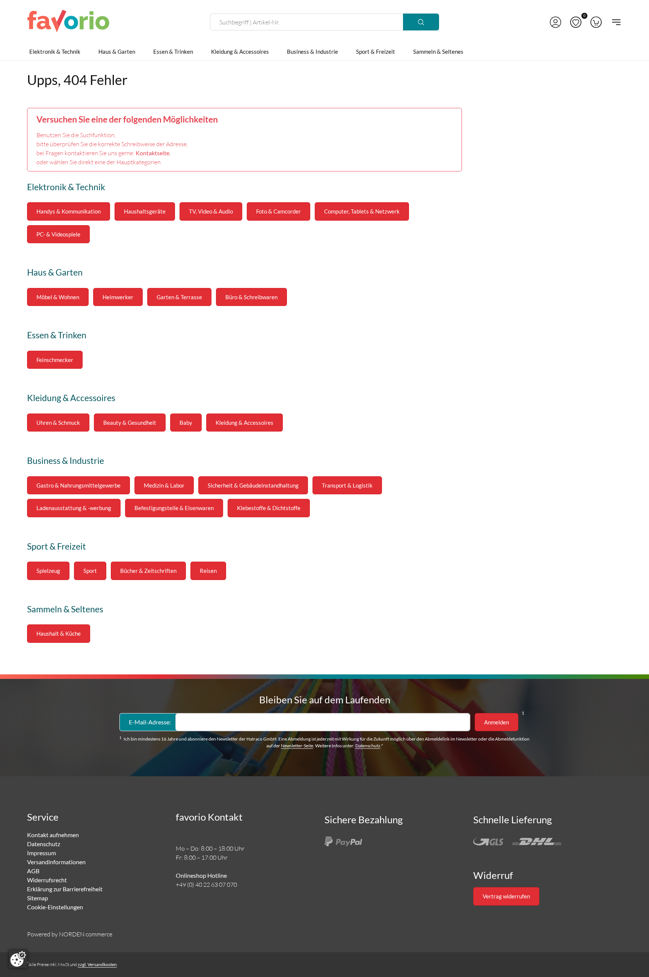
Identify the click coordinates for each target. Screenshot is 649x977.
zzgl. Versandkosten (97, 964)
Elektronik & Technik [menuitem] (54, 51)
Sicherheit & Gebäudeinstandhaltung (253, 485)
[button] (555, 22)
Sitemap (37, 897)
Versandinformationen (56, 861)
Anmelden (496, 722)
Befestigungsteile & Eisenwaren (174, 507)
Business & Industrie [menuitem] (312, 51)
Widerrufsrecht (47, 879)
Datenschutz (367, 745)
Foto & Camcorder (278, 211)
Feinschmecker (54, 359)
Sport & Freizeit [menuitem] (375, 51)
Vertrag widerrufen (506, 896)
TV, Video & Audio (211, 211)
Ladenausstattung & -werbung (73, 507)
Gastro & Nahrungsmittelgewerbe (78, 485)
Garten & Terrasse (179, 297)
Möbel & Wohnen (57, 297)
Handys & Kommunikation (68, 211)
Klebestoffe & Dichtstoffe (268, 507)
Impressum (41, 852)
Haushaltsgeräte (145, 211)
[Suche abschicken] (421, 22)
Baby (186, 422)
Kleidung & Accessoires (244, 422)
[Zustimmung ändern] (18, 959)
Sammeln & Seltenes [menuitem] (438, 51)
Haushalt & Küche (58, 633)
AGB (33, 870)
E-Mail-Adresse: (150, 722)
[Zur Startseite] (68, 22)
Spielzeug (48, 570)
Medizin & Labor (164, 485)
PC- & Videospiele (58, 234)
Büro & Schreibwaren (251, 297)
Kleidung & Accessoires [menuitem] (240, 51)
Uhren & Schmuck (58, 422)
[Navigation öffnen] (614, 22)
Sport (90, 570)
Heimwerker (118, 297)
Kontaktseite (152, 152)
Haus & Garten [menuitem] (116, 51)
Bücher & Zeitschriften (148, 570)
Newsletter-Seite (297, 745)
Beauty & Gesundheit (129, 422)
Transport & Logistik (347, 485)
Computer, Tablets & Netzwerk (362, 211)
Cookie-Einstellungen (55, 906)
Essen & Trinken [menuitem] (173, 51)
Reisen (208, 570)
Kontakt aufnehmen (53, 834)
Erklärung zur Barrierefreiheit (65, 888)
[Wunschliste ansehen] (576, 22)
